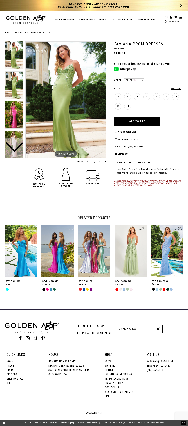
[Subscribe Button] (158, 328)
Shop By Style (15, 378)
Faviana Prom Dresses (25, 33)
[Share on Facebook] (88, 162)
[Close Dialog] (4, 422)
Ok (183, 423)
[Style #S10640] (131, 251)
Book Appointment (128, 139)
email (124, 185)
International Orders (118, 374)
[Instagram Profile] (27, 338)
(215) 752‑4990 (173, 21)
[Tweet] (94, 162)
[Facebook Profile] (20, 338)
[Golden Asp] (26, 19)
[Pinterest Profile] (43, 338)
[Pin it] (99, 162)
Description (124, 162)
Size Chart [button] (176, 88)
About (10, 365)
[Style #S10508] (167, 251)
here (162, 423)
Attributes (144, 162)
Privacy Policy (114, 383)
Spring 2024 (45, 33)
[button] (38, 185)
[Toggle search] (166, 17)
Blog (9, 383)
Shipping (110, 365)
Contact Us (112, 387)
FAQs (108, 361)
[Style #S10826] (57, 251)
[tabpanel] (66, 100)
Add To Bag (137, 121)
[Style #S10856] (21, 251)
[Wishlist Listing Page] (175, 17)
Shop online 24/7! (58, 374)
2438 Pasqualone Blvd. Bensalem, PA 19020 (160, 363)
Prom (10, 370)
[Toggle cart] (180, 17)
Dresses (12, 374)
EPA (107, 396)
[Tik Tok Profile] (35, 338)
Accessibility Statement (120, 391)
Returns (110, 370)
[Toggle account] (171, 17)
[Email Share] (105, 162)
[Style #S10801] (94, 251)
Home (7, 33)
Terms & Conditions (117, 378)
